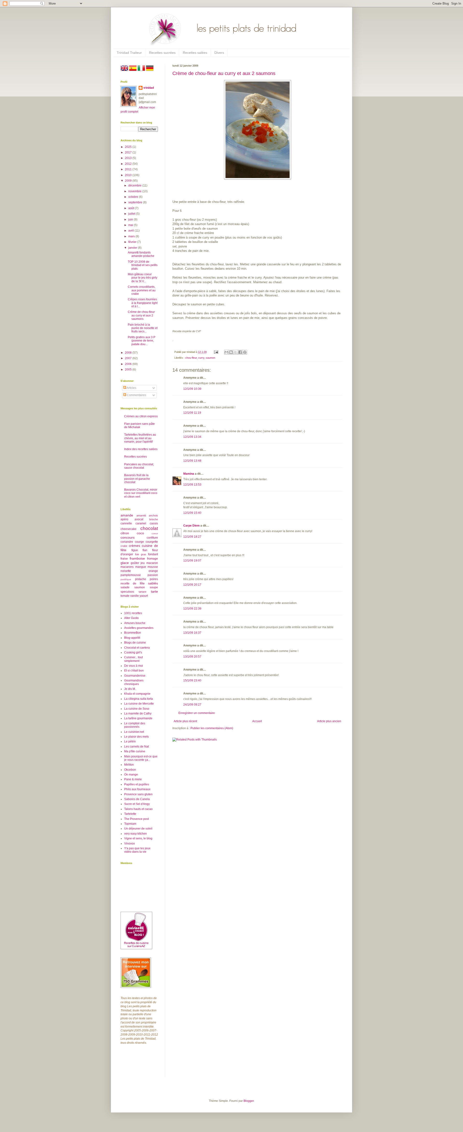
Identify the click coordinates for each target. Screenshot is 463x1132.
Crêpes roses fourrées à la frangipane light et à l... (142, 303)
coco (140, 533)
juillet (132, 213)
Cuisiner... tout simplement (133, 659)
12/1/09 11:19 (192, 412)
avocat (139, 519)
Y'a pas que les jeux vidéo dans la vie (137, 850)
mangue (140, 567)
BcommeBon (132, 632)
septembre (135, 202)
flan (145, 550)
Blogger (249, 1101)
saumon (210, 357)
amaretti (141, 515)
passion (153, 575)
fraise (124, 558)
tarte (154, 591)
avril (131, 230)
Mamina (188, 473)
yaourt (144, 595)
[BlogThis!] (231, 352)
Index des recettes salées (140, 449)
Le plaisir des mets (136, 736)
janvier (133, 247)
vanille (134, 595)
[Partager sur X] (235, 352)
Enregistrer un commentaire (196, 713)
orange (153, 571)
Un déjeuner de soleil (138, 828)
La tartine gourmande (138, 718)
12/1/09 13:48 (192, 460)
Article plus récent (185, 721)
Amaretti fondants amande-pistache (141, 254)
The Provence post (136, 819)
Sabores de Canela (137, 799)
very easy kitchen (135, 833)
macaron (152, 563)
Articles (131, 388)
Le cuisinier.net (134, 732)
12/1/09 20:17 (192, 584)
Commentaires (136, 395)
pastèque (126, 579)
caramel (141, 523)
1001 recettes (133, 613)
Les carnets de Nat (136, 746)
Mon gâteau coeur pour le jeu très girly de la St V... (142, 278)
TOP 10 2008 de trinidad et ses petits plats (142, 265)
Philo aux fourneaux (137, 789)
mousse (153, 567)
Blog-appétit (132, 637)
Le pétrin (130, 741)
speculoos (127, 591)
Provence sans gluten (138, 794)
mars (132, 236)
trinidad (148, 87)
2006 (128, 364)
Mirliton (129, 764)
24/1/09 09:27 (192, 704)
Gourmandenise (134, 675)
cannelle (126, 523)
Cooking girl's (133, 652)
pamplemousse (131, 575)
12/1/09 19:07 (192, 560)
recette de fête (133, 583)
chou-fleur (191, 357)
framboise (137, 558)
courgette (152, 541)
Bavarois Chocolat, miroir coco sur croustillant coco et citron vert (140, 493)
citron (125, 533)
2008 (128, 352)
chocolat (149, 528)
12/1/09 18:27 (192, 536)
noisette (126, 571)
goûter (135, 563)
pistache (140, 579)
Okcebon (130, 769)
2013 (128, 158)
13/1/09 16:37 (192, 632)
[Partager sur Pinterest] (244, 352)
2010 (128, 175)
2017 (128, 152)
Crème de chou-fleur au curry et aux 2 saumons (223, 73)
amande (127, 515)
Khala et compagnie (137, 693)
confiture (152, 537)
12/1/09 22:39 (192, 608)
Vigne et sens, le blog (138, 838)
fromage (152, 558)
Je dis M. (130, 689)
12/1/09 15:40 (192, 513)
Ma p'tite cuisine (134, 751)
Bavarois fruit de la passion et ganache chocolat (137, 478)
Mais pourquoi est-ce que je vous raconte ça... (140, 758)
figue (134, 550)
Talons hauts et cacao (138, 809)
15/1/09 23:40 (192, 680)
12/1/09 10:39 (192, 389)
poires (154, 579)
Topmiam (130, 823)
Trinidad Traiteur (129, 53)
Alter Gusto (131, 618)
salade (125, 587)
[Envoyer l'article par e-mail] (216, 351)
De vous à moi (133, 665)
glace (125, 563)
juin (131, 219)
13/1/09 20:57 (192, 656)
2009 (128, 180)
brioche (153, 519)
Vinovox (129, 843)
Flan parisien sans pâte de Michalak (139, 425)
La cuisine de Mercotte (139, 703)
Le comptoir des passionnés (134, 725)
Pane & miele (133, 779)
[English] (124, 71)
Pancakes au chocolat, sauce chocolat (139, 466)
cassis (154, 523)
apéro (124, 519)
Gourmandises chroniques (133, 682)
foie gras (140, 554)
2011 (128, 169)
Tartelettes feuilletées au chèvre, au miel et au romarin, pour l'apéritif (140, 438)
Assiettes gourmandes (138, 628)
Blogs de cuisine (135, 642)
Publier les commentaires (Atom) (212, 728)
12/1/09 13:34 (192, 437)
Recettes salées (195, 53)
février (132, 242)
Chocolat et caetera (137, 647)
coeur (155, 533)
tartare (142, 591)
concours (128, 537)
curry (201, 357)
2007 (128, 358)
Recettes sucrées (162, 53)
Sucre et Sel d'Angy (137, 804)
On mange (131, 774)
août (131, 208)
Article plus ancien (329, 721)
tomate (125, 595)
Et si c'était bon (134, 670)
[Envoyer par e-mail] (226, 352)
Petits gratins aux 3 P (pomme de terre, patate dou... (141, 341)
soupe (154, 587)
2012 (128, 163)
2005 (128, 369)
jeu (143, 563)
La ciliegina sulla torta (138, 698)
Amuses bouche (134, 623)
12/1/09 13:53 (192, 484)
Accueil (257, 721)
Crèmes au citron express (141, 416)
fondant (153, 554)
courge (139, 541)
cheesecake (128, 529)
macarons (127, 567)
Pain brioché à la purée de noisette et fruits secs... (142, 328)
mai (131, 225)
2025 (128, 147)
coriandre (127, 541)
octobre (133, 197)
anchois (153, 515)
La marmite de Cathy (137, 713)
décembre (135, 185)
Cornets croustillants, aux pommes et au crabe (142, 290)
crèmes (134, 546)
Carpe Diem (191, 525)
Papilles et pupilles (136, 784)
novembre (135, 191)
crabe (124, 545)
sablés (153, 583)
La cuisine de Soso (136, 708)
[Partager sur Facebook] (240, 352)
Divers (219, 53)
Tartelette (130, 814)
